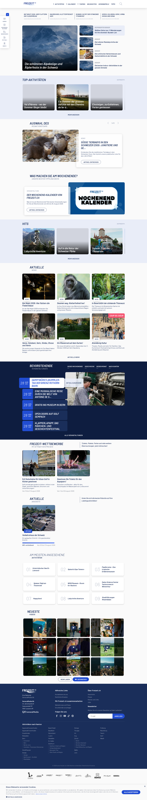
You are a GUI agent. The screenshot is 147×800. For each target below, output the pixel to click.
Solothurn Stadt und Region (57, 746)
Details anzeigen (73, 383)
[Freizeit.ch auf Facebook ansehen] (57, 716)
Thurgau (76, 730)
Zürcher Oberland (81, 745)
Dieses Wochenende (75, 366)
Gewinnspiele (103, 4)
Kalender (72, 4)
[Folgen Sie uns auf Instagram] (61, 716)
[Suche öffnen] (120, 3)
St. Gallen (51, 741)
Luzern (50, 736)
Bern (25, 743)
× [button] (145, 786)
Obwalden (51, 738)
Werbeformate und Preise (62, 705)
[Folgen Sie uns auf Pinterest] (72, 716)
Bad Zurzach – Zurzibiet (30, 757)
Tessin (102, 733)
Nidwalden (25, 736)
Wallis (76, 750)
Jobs (89, 702)
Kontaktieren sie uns (61, 694)
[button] (62, 797)
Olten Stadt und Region (56, 752)
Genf (101, 736)
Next (118, 123)
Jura (75, 752)
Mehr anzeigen (73, 115)
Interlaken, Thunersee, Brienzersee (33, 747)
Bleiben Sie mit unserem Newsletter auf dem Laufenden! (105, 710)
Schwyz (76, 728)
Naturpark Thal (54, 750)
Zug (75, 736)
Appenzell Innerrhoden (29, 730)
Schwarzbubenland (55, 748)
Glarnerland (51, 733)
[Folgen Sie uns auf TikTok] (68, 716)
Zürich (77, 741)
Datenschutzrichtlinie (41, 794)
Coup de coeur (116, 315)
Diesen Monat (101, 366)
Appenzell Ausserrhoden (29, 728)
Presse (90, 697)
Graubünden (26, 733)
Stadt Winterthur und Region (84, 747)
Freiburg (103, 728)
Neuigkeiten (91, 4)
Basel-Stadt (52, 728)
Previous (108, 123)
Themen (82, 4)
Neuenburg (103, 730)
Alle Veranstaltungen (73, 435)
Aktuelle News (74, 357)
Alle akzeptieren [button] (131, 792)
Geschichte (91, 694)
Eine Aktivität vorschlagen (63, 707)
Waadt (102, 738)
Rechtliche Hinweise (61, 697)
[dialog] (73, 792)
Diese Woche (89, 366)
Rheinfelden (27, 759)
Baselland (51, 730)
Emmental (27, 741)
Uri (75, 733)
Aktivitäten (59, 4)
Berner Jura (27, 745)
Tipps (113, 4)
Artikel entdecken (91, 162)
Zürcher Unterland (81, 743)
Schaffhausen (26, 750)
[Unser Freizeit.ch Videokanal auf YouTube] (65, 716)
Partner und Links (93, 699)
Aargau (26, 755)
